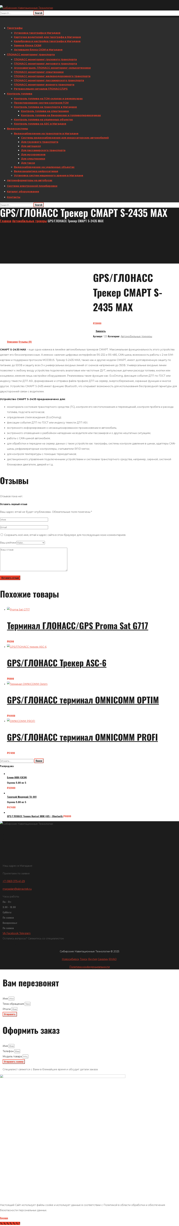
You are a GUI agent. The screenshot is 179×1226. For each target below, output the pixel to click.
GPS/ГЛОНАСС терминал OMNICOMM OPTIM (83, 699)
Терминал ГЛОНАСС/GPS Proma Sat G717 (77, 625)
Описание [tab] (12, 341)
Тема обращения (14, 1003)
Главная (5, 221)
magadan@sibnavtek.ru (17, 888)
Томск (83, 959)
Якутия (92, 959)
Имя (6, 998)
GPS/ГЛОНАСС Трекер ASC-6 (56, 662)
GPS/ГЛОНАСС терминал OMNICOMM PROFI (82, 737)
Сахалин (103, 959)
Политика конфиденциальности (89, 966)
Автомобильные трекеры (29, 221)
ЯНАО (113, 959)
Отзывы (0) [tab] (25, 341)
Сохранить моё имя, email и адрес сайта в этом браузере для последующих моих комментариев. (65, 535)
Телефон (8, 1051)
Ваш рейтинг (8, 542)
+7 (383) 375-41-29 (14, 881)
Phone (7, 1009)
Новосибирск (70, 959)
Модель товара (13, 1056)
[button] (136, 331)
